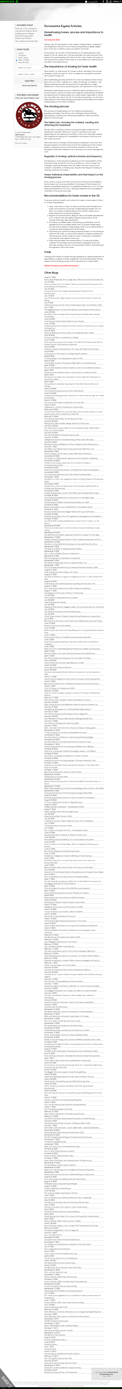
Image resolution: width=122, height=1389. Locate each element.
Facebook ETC (50, 1349)
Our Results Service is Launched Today (59, 1263)
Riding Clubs (53, 1382)
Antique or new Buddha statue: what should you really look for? (70, 372)
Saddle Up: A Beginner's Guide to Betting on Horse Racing (67, 856)
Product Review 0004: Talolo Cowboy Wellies (62, 1221)
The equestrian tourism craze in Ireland (60, 1165)
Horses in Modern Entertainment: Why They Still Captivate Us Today (71, 349)
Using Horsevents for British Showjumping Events (63, 1291)
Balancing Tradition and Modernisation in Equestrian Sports (68, 507)
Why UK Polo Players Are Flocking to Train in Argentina (66, 714)
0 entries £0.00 (92, 2)
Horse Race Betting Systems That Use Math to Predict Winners (69, 1076)
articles (47, 1382)
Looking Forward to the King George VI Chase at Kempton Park (70, 760)
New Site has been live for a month (58, 1330)
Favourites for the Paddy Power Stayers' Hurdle (63, 418)
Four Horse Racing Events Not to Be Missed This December (67, 474)
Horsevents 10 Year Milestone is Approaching (62, 1367)
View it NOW (107, 1376)
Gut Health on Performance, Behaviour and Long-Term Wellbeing (70, 458)
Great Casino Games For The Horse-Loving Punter (64, 1114)
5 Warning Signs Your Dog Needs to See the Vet (63, 358)
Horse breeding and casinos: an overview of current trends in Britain (71, 956)
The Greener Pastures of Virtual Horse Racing (62, 611)
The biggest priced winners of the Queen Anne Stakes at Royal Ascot (72, 309)
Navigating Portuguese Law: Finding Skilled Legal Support (67, 709)
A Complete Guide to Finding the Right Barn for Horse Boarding (70, 363)
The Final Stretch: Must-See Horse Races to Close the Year (67, 742)
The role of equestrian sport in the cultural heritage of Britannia (69, 951)
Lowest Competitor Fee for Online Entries (60, 1286)
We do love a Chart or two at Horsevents (60, 1258)
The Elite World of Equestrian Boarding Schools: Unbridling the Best (71, 1051)
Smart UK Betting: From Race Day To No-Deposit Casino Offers (69, 333)
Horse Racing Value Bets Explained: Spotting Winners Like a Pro (69, 583)
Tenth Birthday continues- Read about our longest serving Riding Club (72, 1312)
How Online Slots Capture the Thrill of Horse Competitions (67, 588)
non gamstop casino (49, 1385)
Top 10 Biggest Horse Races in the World (60, 942)
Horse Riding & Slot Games (55, 602)
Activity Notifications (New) (55, 1339)
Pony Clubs (61, 1382)
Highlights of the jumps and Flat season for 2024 (63, 907)
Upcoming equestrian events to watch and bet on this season (69, 797)
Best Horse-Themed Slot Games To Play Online (62, 772)
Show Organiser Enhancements (57, 1249)
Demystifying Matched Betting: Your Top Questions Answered (69, 839)
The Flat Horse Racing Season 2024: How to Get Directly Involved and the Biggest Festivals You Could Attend (72, 882)
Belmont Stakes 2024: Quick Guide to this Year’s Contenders (68, 867)
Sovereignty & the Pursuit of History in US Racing (63, 593)
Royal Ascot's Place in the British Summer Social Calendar (67, 637)
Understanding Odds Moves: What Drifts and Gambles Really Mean (71, 493)
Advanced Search (29, 85)
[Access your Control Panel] (17, 1)
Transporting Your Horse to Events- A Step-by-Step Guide (67, 1123)
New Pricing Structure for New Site (58, 1358)
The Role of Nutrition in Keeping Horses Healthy (63, 549)
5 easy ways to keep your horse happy (60, 965)
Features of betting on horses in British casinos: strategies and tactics (71, 960)
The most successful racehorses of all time (61, 1193)
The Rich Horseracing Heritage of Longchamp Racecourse (68, 1137)
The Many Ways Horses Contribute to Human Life (64, 402)
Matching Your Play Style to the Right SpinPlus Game (65, 354)
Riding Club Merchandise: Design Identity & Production (66, 423)
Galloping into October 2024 (56, 776)
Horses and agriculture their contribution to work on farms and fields (71, 986)
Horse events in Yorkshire (69, 1384)
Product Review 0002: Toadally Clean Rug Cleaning (65, 1281)
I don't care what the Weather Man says (60, 1253)
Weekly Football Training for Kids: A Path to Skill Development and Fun (72, 539)
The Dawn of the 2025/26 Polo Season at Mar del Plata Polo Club (70, 544)
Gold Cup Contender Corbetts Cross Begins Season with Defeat (70, 751)
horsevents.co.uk (7, 1)
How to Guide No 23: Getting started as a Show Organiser (67, 1197)
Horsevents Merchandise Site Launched (60, 1363)
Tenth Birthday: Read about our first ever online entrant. (67, 1316)
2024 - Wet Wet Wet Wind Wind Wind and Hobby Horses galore (69, 728)
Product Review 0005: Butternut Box (58, 1156)
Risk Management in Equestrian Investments (62, 558)
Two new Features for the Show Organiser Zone (63, 802)
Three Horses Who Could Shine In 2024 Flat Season (64, 897)
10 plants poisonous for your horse (58, 825)
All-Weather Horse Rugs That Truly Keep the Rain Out (65, 563)
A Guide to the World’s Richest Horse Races (61, 1239)
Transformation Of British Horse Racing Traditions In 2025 (66, 502)
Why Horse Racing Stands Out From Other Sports (63, 391)
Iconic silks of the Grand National (57, 667)
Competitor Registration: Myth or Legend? (61, 1230)
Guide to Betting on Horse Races (57, 1188)
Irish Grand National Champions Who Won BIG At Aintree (67, 658)
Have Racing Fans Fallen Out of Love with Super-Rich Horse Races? (71, 1216)
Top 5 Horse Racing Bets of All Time (58, 1109)
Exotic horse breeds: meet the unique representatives (66, 1035)
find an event (22, 1382)
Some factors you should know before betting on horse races (69, 1174)
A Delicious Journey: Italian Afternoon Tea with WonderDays (68, 821)
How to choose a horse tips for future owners (62, 1021)
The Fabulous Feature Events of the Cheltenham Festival (67, 970)
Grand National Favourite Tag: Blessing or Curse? (64, 663)
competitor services (44, 1384)
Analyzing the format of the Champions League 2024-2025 (68, 793)
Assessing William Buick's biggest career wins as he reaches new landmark (74, 607)
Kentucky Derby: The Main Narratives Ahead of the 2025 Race (69, 653)
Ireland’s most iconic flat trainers (57, 625)
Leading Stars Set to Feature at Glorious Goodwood (65, 835)
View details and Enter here (26, 41)
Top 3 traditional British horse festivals (59, 946)
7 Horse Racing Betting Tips (55, 1142)
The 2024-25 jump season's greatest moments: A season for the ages (71, 535)
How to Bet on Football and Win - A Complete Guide (65, 830)
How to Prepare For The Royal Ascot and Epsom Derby (66, 876)
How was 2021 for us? (53, 1235)
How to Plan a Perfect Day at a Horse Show (62, 553)
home (82, 1385)
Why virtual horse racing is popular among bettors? (65, 1104)
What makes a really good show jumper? (61, 597)
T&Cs (36, 1384)
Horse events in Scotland (96, 1384)
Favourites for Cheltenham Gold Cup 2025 (61, 723)
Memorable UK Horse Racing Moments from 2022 (64, 1132)
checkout (40, 1385)
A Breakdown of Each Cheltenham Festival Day (63, 407)
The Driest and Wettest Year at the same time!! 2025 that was (69, 449)
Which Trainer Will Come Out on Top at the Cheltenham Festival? (70, 925)
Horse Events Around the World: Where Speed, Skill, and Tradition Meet (73, 305)
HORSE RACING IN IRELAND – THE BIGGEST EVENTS (64, 807)
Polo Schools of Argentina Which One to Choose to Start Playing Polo (72, 679)
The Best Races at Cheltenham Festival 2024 (62, 937)
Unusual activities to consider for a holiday (61, 337)
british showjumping (62, 1385)
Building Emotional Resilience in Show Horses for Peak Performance (71, 444)
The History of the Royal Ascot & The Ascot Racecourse (66, 1202)
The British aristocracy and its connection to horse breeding (68, 1011)
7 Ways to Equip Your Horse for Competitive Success (65, 732)
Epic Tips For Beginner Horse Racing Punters (61, 851)
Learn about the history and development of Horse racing (68, 1160)
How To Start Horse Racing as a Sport (59, 1151)
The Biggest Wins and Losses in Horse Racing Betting (65, 1072)
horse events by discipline (102, 1382)
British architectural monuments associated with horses (66, 1016)
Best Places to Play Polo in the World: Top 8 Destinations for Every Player (73, 621)
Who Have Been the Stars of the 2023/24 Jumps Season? (67, 888)
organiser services (56, 1384)
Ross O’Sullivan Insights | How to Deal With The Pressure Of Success (71, 1225)
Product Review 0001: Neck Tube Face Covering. (64, 1302)
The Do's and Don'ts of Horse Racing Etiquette (62, 1100)
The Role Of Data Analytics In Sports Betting (61, 1211)
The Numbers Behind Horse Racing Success (61, 435)
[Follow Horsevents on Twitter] (107, 2)
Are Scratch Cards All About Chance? (59, 916)
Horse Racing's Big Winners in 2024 (58, 816)
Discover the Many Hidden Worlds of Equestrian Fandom (67, 700)
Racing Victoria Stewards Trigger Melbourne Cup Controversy (69, 511)
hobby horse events (84, 1382)
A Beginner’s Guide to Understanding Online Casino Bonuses (68, 439)
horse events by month (72, 1382)
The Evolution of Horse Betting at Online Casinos (63, 981)
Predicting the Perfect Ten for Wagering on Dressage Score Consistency (73, 516)
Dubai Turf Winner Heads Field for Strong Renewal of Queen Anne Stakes (73, 872)
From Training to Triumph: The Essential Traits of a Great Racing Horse (72, 1056)
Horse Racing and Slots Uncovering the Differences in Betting (68, 746)
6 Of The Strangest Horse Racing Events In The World (65, 921)
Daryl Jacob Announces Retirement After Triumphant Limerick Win (71, 704)
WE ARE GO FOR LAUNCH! (54, 1335)
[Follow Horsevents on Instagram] (110, 2)
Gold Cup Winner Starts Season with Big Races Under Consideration (71, 470)
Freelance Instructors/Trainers (35, 1382)
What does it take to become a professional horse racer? (67, 1060)
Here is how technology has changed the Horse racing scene (69, 1169)
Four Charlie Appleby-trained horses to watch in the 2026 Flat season (72, 367)
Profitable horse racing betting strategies (60, 1183)
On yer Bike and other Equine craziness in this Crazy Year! (67, 1244)
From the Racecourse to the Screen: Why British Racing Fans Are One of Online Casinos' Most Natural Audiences (73, 343)
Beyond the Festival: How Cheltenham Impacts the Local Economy (71, 683)
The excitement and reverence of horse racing (63, 1025)
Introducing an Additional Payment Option (62, 1353)
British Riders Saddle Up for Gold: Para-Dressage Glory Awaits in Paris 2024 (74, 788)
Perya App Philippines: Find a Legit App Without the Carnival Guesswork (73, 279)
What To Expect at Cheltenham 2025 (59, 688)
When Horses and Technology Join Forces (61, 572)
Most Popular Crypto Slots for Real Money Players (64, 321)
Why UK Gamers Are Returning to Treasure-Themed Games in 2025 (71, 567)
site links (31, 1384)
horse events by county (21, 1384)
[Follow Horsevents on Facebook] (103, 2)
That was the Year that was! (55, 1272)
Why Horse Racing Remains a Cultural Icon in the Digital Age (69, 497)
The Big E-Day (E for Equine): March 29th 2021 (62, 1267)
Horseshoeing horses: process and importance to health (66, 1030)
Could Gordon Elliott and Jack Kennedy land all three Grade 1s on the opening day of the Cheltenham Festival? (73, 413)
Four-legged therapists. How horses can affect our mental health (70, 990)
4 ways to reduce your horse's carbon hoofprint (63, 911)
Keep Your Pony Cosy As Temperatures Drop (62, 1146)
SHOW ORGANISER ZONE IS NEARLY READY (61, 1325)
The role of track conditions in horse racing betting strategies (68, 737)
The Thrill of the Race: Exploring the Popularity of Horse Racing (69, 1118)
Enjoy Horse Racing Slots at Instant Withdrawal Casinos (66, 893)
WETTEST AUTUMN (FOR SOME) (56, 1321)
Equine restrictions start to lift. (56, 1307)
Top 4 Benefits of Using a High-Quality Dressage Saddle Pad (68, 718)
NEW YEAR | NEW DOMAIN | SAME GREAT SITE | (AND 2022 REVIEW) (71, 1128)
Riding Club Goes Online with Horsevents (60, 1372)
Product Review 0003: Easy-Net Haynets (60, 1277)
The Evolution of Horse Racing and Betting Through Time (67, 1081)
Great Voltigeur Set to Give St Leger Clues (61, 811)
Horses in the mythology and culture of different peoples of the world (72, 1039)
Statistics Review (51, 1344)
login (105, 1384)
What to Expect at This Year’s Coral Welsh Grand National (67, 453)
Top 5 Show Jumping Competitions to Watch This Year (66, 756)
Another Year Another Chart (55, 1007)
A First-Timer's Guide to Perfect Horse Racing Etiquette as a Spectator (72, 616)
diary (92, 1382)
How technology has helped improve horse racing (64, 1179)
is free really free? (83, 1384)
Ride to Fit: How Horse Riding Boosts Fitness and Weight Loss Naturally (72, 649)
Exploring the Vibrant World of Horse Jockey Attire (64, 902)
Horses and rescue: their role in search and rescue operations (69, 1002)
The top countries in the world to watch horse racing (65, 1207)
